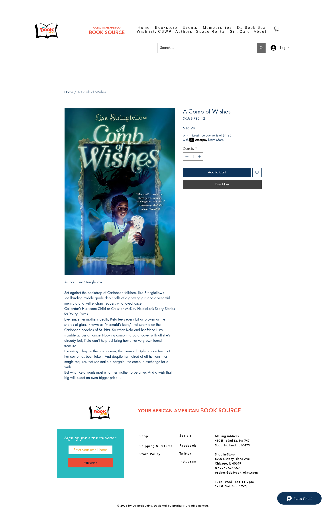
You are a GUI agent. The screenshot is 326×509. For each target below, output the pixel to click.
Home (68, 92)
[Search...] (261, 48)
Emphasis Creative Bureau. (190, 505)
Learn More (216, 140)
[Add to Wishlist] (257, 172)
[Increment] (200, 156)
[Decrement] (186, 156)
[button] (276, 28)
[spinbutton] (193, 156)
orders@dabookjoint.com (236, 472)
